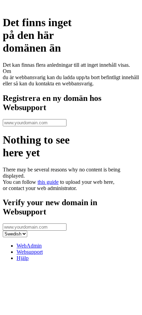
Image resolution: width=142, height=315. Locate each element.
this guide (48, 182)
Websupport (30, 252)
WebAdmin (29, 246)
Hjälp (23, 258)
